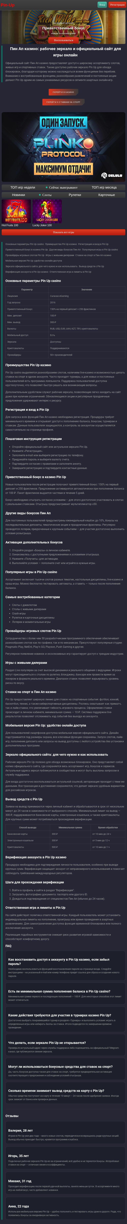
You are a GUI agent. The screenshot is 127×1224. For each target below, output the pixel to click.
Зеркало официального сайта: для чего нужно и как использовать (41, 266)
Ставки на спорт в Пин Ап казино (93, 255)
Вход (102, 4)
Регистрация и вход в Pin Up (93, 244)
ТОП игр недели (22, 187)
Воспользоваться (63, 40)
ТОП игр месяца (104, 187)
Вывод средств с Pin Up (91, 266)
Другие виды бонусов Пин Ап (65, 249)
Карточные (106, 195)
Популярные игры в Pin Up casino (100, 249)
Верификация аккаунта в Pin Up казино (26, 271)
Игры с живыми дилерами (60, 255)
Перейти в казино (63, 92)
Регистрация (117, 4)
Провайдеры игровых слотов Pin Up (24, 255)
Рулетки (75, 195)
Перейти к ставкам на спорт (63, 102)
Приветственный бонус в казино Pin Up (26, 249)
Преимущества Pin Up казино (61, 244)
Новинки (18, 195)
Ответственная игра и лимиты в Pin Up (70, 271)
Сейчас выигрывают (63, 187)
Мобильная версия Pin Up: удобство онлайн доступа (33, 260)
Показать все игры (63, 232)
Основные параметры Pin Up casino (24, 244)
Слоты (46, 195)
